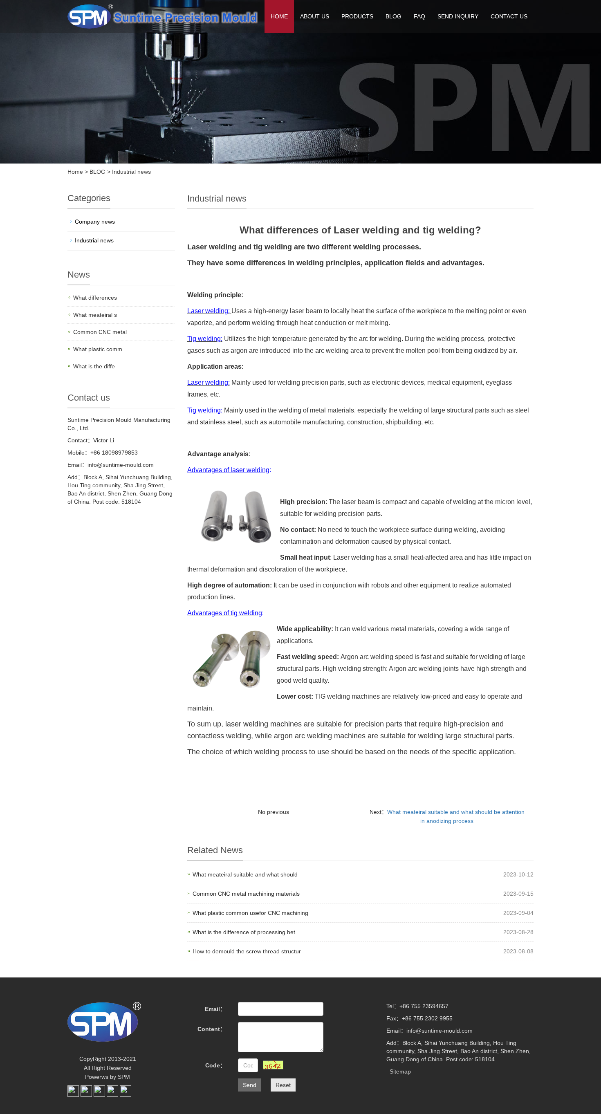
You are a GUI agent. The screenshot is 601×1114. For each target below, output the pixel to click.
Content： (211, 1029)
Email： (215, 1009)
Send (249, 1085)
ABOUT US (314, 16)
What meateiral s (95, 315)
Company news (95, 221)
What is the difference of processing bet (244, 932)
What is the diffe (94, 366)
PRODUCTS (357, 16)
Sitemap (400, 1071)
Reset (283, 1085)
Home (75, 171)
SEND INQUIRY (457, 16)
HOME (279, 16)
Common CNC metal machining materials (246, 893)
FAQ (419, 16)
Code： (215, 1065)
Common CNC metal (100, 332)
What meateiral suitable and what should (245, 874)
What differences (95, 297)
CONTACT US (509, 16)
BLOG (393, 16)
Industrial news (130, 171)
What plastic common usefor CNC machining (250, 913)
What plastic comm (97, 349)
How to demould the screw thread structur (247, 951)
